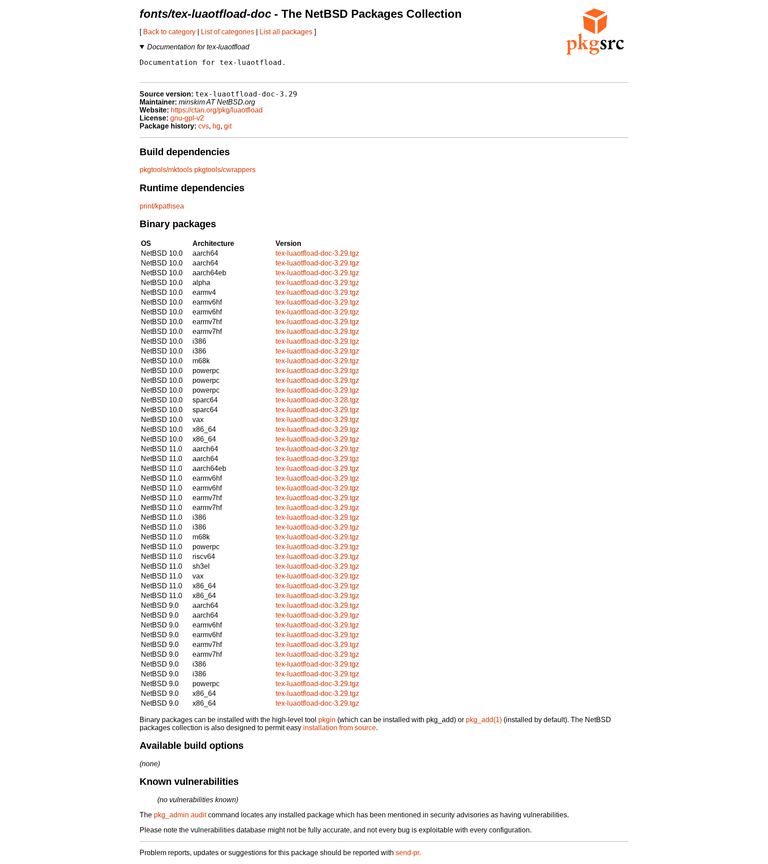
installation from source (339, 727)
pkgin (327, 719)
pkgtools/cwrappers (225, 169)
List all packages (286, 32)
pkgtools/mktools (166, 169)
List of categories (227, 32)
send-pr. (408, 852)
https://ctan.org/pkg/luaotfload (217, 110)
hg (216, 126)
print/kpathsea (162, 206)
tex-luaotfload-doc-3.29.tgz (317, 253)
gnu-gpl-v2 (187, 118)
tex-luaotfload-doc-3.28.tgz (317, 400)
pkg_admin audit (180, 815)
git (228, 126)
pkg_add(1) (484, 719)
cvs (203, 126)
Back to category (169, 32)
